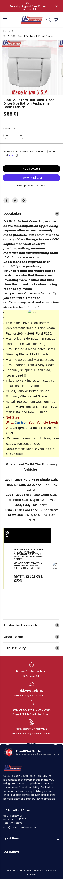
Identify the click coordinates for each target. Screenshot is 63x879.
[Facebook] (6, 200)
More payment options (31, 185)
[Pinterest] (24, 200)
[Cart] (55, 19)
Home (7, 31)
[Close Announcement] (56, 6)
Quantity (9, 128)
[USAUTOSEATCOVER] (32, 20)
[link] (30, 768)
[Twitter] (15, 200)
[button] (6, 19)
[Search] (48, 19)
